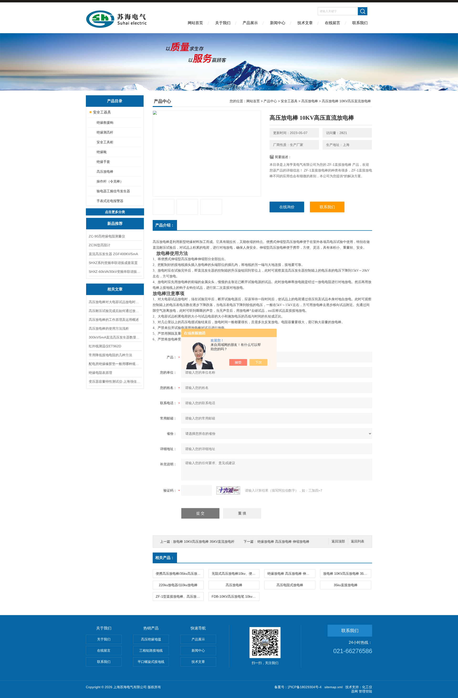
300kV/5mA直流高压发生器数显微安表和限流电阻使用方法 (115, 337)
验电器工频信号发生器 (113, 191)
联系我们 (360, 23)
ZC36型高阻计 (99, 245)
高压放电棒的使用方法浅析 (109, 328)
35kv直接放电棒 (346, 585)
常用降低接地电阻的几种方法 (110, 355)
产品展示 (250, 23)
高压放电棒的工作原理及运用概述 (114, 320)
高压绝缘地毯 (151, 639)
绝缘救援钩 (105, 122)
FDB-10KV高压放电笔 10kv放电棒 (235, 596)
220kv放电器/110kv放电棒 (178, 585)
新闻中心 (277, 23)
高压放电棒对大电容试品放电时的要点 (115, 302)
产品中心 (270, 101)
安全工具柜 (105, 142)
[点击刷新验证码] (228, 490)
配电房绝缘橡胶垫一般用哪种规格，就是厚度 (115, 364)
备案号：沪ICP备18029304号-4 (298, 687)
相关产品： (164, 558)
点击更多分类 (115, 212)
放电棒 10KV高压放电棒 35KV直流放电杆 (203, 541)
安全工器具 (102, 112)
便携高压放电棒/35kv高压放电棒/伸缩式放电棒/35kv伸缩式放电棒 (179, 573)
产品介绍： (164, 225)
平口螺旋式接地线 (151, 662)
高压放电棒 (105, 171)
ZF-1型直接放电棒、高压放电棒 (179, 596)
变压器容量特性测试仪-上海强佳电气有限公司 (115, 381)
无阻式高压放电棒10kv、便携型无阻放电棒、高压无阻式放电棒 (235, 573)
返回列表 (357, 541)
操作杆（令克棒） (110, 181)
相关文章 (115, 289)
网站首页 (195, 23)
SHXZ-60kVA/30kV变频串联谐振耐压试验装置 (115, 272)
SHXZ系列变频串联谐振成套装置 (113, 263)
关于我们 (222, 23)
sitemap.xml (333, 687)
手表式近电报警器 (110, 201)
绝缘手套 (103, 162)
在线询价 (287, 207)
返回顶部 (338, 541)
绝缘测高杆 (105, 132)
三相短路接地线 (151, 650)
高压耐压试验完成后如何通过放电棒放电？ (115, 311)
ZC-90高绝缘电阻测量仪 (107, 236)
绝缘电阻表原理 (100, 373)
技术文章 (305, 23)
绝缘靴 (102, 152)
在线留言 (332, 23)
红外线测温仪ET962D (105, 346)
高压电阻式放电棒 (289, 585)
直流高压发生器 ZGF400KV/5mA (113, 254)
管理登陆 (365, 691)
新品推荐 (115, 223)
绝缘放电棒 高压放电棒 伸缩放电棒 (283, 541)
